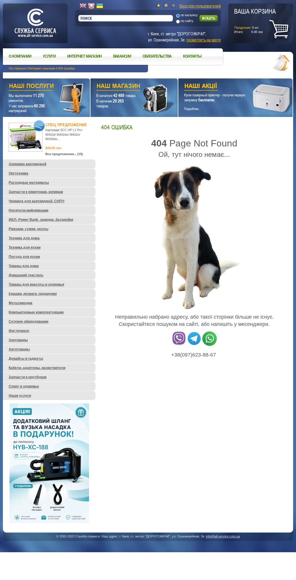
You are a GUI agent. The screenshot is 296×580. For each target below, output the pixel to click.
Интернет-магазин (41, 68)
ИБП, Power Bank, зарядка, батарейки (41, 220)
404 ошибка (66, 68)
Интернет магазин (84, 56)
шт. (255, 21)
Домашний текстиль (26, 275)
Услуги (49, 56)
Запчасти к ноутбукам (28, 377)
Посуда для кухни (24, 257)
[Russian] (91, 6)
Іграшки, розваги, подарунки (33, 294)
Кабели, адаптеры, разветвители (37, 368)
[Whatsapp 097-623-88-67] (209, 344)
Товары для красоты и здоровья (36, 284)
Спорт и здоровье (24, 386)
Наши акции (227, 87)
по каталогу (189, 15)
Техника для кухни (24, 247)
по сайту (187, 21)
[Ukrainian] (99, 6)
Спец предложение (66, 125)
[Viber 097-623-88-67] (179, 344)
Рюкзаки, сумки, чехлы (28, 229)
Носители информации (28, 210)
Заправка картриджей (27, 164)
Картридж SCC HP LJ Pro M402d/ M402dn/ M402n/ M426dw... (63, 134)
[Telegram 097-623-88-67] (194, 344)
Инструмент (19, 331)
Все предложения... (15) (64, 154)
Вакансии (122, 56)
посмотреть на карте (203, 40)
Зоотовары (18, 340)
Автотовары (19, 349)
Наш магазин (124, 87)
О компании (20, 56)
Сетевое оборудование (29, 322)
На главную (17, 68)
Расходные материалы (29, 183)
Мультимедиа (20, 303)
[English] (82, 6)
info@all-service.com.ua (223, 536)
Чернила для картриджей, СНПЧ (36, 201)
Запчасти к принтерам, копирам (36, 192)
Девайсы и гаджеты (26, 359)
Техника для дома (24, 238)
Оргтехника (18, 173)
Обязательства (157, 56)
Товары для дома (24, 266)
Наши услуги (39, 87)
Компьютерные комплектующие (36, 312)
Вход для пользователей (200, 6)
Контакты (192, 56)
